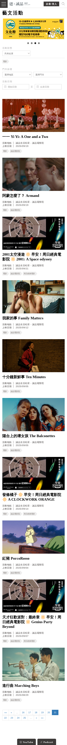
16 (23, 712)
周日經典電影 (29, 273)
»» (42, 718)
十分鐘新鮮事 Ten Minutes (24, 377)
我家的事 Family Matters (22, 318)
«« (5, 712)
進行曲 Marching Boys (20, 686)
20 (49, 712)
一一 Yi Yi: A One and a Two (25, 137)
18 (36, 712)
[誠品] (20, 3)
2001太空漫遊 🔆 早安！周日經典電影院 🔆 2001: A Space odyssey (31, 256)
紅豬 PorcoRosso (15, 558)
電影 (5, 61)
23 (12, 718)
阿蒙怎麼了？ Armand (20, 196)
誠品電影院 (15, 151)
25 (24, 718)
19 (42, 712)
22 (5, 718)
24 (18, 718)
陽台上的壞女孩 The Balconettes (28, 436)
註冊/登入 (51, 4)
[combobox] (16, 53)
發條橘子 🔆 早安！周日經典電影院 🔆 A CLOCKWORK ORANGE (31, 497)
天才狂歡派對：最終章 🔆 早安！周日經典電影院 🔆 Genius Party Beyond (31, 622)
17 (29, 712)
